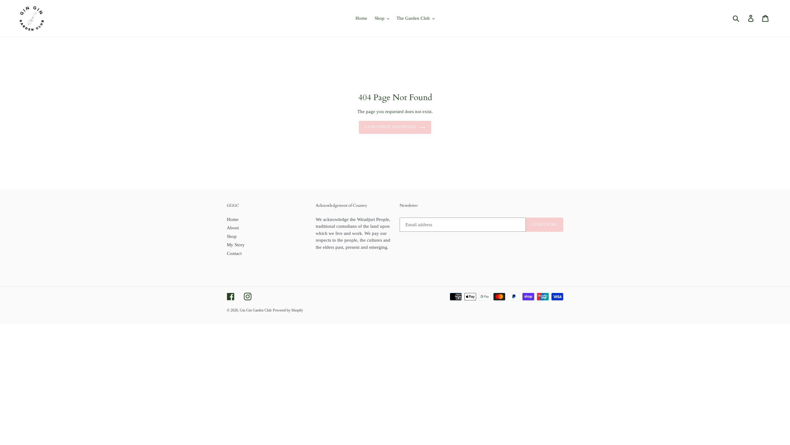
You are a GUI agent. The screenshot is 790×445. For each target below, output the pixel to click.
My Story (236, 244)
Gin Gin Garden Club (256, 310)
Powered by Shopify (288, 310)
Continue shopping (390, 127)
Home (233, 219)
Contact (234, 253)
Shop (232, 236)
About (233, 227)
